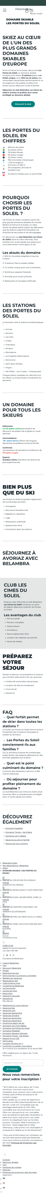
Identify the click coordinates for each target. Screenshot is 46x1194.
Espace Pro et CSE (11, 1038)
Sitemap (6, 1170)
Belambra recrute (11, 973)
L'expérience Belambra (13, 986)
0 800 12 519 (8, 945)
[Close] (5, 1154)
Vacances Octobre (11, 1015)
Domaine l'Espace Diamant (15, 1033)
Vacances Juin (9, 1010)
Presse (6, 970)
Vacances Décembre (12, 1021)
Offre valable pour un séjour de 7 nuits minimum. (20, 1054)
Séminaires (8, 1041)
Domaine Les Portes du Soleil (16, 1028)
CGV (5, 1165)
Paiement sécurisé (11, 996)
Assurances (8, 998)
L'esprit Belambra (11, 963)
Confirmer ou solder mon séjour (17, 1046)
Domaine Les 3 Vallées (15, 836)
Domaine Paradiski (14, 828)
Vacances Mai (9, 1008)
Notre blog (8, 993)
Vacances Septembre (12, 1013)
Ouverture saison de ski (13, 1023)
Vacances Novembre (12, 1018)
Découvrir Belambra (12, 968)
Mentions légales (10, 1162)
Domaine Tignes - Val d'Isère (16, 1036)
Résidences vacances (12, 978)
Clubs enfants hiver (11, 983)
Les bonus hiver (10, 991)
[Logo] (23, 9)
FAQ (5, 965)
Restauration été (10, 981)
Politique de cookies (12, 1167)
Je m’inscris (12, 1069)
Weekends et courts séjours (15, 1005)
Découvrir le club (23, 104)
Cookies (6, 1160)
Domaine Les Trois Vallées (14, 1026)
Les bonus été (9, 988)
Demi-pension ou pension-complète (19, 975)
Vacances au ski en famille (17, 840)
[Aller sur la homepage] (6, 934)
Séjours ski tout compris (16, 843)
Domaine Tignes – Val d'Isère (18, 832)
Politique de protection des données (20, 1172)
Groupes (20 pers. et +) (13, 1043)
